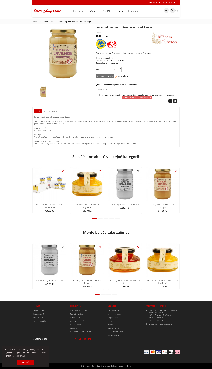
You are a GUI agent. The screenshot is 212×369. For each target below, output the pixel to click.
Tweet (175, 101)
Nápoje (94, 11)
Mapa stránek (75, 328)
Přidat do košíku (105, 76)
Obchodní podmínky (78, 310)
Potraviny (79, 11)
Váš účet (112, 305)
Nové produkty (38, 317)
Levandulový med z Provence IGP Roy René (87, 206)
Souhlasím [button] (25, 362)
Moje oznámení (114, 335)
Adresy (110, 325)
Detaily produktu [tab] (51, 111)
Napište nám (75, 325)
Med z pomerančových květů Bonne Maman (49, 206)
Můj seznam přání (115, 332)
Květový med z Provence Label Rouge (163, 206)
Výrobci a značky (39, 321)
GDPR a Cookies (76, 317)
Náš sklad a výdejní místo (80, 332)
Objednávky (113, 317)
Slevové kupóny (114, 328)
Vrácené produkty (115, 314)
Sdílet (170, 101)
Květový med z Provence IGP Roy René (125, 282)
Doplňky (108, 11)
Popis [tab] (38, 111)
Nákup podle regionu (130, 11)
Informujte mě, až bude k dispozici (136, 97)
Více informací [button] (19, 356)
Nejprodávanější (39, 314)
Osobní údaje (113, 310)
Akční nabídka (38, 310)
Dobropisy (112, 321)
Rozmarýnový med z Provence (125, 204)
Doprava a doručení (78, 321)
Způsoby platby (76, 314)
